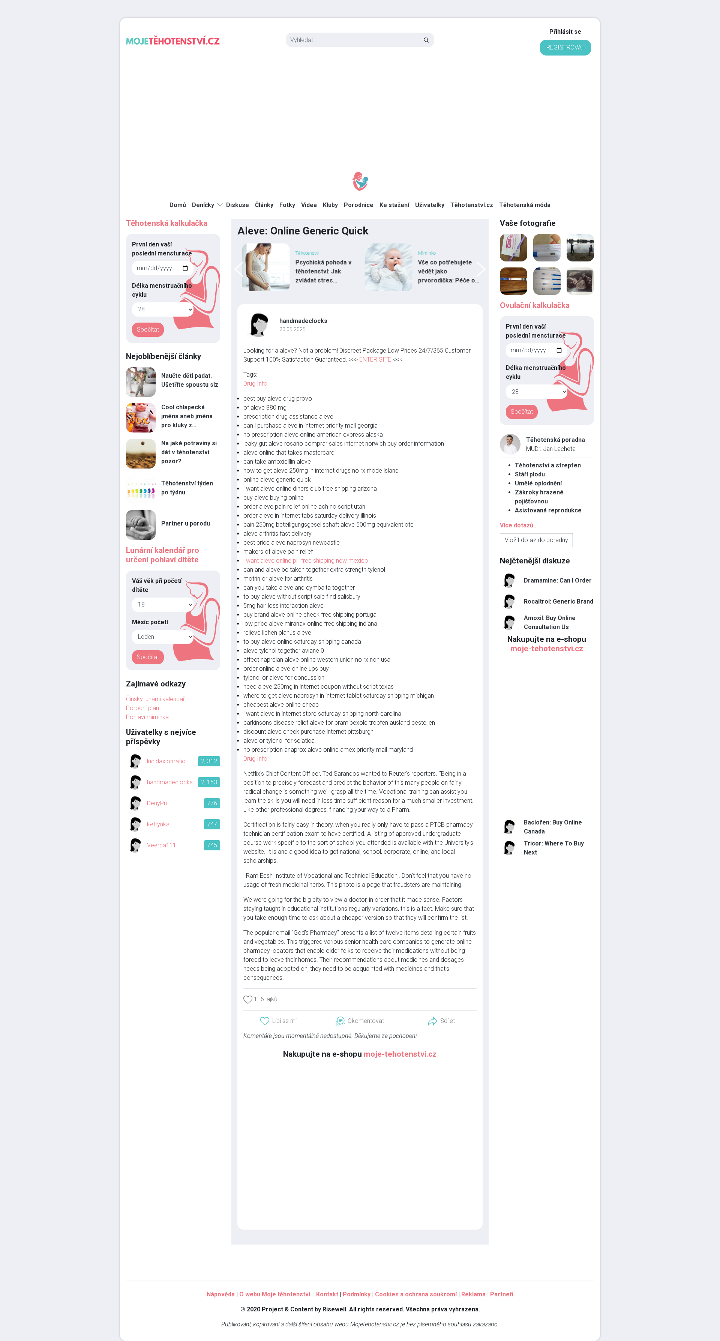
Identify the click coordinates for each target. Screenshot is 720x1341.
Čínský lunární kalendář (155, 699)
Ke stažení (394, 205)
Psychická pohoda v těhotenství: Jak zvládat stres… (322, 271)
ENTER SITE (375, 359)
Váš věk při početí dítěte (157, 585)
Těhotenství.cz (471, 205)
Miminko (425, 253)
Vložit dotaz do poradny (536, 540)
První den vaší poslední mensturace (162, 249)
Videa (309, 205)
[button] (441, 1021)
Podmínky (356, 1294)
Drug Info (255, 383)
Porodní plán (142, 708)
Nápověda (221, 1294)
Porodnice (359, 205)
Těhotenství (306, 253)
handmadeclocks (303, 320)
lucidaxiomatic (166, 761)
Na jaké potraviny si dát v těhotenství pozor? (189, 452)
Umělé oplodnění (538, 483)
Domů (178, 205)
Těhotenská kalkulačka (166, 223)
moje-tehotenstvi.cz (400, 1054)
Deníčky (203, 205)
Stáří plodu (530, 474)
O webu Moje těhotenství (275, 1294)
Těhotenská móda (524, 205)
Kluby (330, 205)
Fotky (287, 205)
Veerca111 (161, 845)
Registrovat (565, 47)
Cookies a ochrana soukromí (416, 1294)
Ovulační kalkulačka (535, 305)
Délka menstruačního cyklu (162, 290)
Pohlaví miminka (147, 717)
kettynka (158, 824)
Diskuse (237, 205)
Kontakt (327, 1294)
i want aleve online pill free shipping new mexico (305, 560)
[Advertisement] (360, 111)
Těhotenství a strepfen (548, 465)
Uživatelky (429, 205)
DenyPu (157, 803)
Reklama (473, 1294)
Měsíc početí (150, 622)
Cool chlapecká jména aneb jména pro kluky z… (187, 416)
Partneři (501, 1294)
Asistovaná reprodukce (548, 510)
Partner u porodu (185, 523)
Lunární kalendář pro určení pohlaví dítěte (162, 555)
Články (264, 205)
